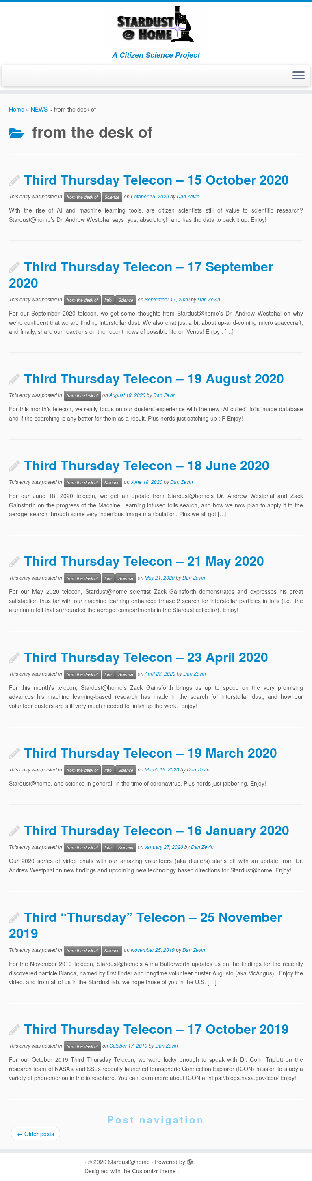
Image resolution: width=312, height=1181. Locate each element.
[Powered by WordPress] (190, 1160)
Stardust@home (129, 1161)
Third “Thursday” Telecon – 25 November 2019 (145, 924)
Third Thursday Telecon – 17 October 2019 (156, 1028)
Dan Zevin (188, 196)
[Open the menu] (298, 76)
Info (108, 300)
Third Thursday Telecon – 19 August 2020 (154, 378)
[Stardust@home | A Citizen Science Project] (156, 26)
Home (16, 109)
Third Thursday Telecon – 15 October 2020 (156, 179)
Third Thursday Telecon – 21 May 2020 (144, 560)
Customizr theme (154, 1171)
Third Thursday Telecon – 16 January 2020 (156, 829)
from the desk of (82, 197)
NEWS (39, 109)
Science (111, 197)
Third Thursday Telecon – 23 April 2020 (146, 656)
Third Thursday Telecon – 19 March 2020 (150, 752)
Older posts (35, 1133)
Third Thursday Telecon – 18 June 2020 (146, 464)
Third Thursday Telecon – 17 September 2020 (141, 274)
